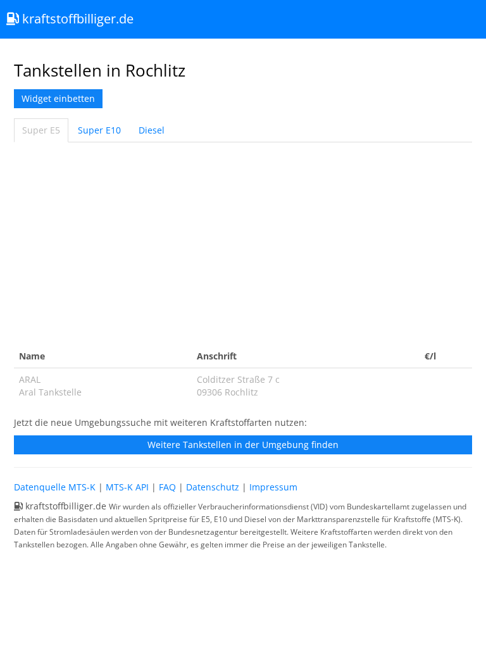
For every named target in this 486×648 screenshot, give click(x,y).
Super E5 (41, 130)
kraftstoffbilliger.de (76, 18)
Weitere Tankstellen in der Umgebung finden (243, 445)
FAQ (167, 487)
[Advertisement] (243, 243)
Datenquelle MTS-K (55, 487)
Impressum (273, 487)
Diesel (152, 130)
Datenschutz (212, 487)
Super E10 (99, 130)
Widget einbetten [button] (58, 98)
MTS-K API (127, 487)
